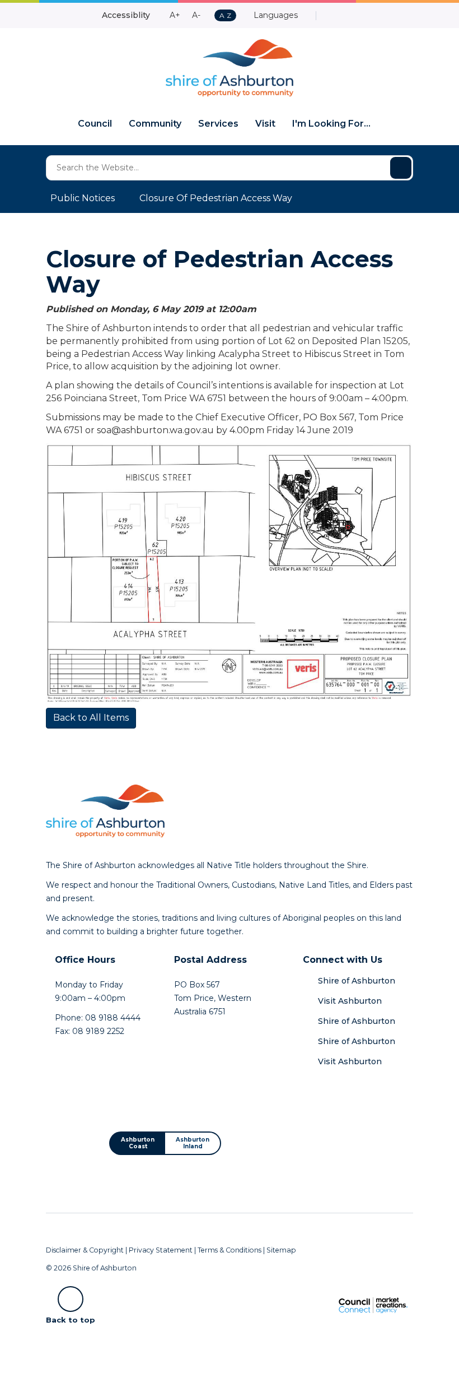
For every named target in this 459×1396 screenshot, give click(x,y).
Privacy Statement (161, 1250)
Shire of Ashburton (356, 981)
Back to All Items (91, 717)
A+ (175, 15)
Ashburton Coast (137, 1143)
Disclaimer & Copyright (85, 1250)
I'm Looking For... (331, 123)
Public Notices (82, 198)
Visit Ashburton (350, 1001)
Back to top (70, 1319)
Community (155, 123)
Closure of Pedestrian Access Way (215, 198)
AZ (225, 16)
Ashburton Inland (192, 1143)
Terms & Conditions (229, 1250)
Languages (274, 15)
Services (218, 123)
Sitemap (281, 1250)
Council (95, 123)
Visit (265, 123)
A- (196, 15)
